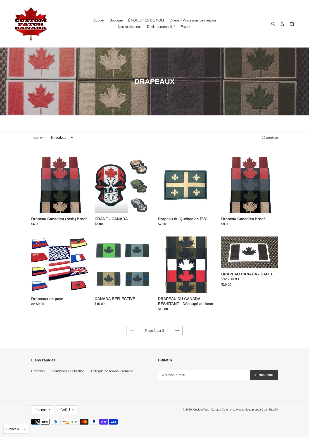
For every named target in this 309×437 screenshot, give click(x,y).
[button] (15, 429)
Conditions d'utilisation (68, 371)
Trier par (38, 137)
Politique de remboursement (112, 371)
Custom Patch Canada (207, 409)
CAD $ (65, 410)
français (41, 410)
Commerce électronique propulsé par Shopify (250, 409)
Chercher (38, 371)
